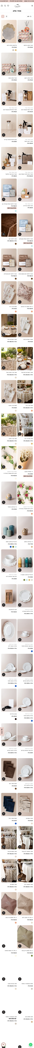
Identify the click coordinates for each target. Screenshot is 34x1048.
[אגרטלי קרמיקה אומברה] (25, 561)
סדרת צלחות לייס (28, 785)
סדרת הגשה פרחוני (12, 750)
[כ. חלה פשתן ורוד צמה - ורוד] (16, 923)
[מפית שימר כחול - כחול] (16, 823)
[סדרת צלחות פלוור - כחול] (32, 721)
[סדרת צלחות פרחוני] (25, 665)
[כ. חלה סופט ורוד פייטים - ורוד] (32, 311)
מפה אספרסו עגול (12, 851)
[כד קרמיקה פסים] (25, 528)
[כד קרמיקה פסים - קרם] (32, 547)
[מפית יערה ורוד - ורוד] (16, 311)
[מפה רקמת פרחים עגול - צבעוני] (32, 377)
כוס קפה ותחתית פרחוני (27, 750)
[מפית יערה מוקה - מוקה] (16, 411)
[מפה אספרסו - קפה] (16, 890)
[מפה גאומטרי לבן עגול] (25, 837)
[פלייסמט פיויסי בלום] (9, 31)
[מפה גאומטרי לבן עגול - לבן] (32, 856)
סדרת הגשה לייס (12, 646)
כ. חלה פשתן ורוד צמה (11, 917)
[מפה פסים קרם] (25, 1003)
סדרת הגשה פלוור (12, 681)
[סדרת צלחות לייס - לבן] (32, 790)
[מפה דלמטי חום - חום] (16, 244)
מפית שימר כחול (13, 818)
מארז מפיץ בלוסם (28, 45)
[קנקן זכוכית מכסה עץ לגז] (9, 125)
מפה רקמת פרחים (12, 339)
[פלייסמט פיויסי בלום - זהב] (16, 50)
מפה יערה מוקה (13, 438)
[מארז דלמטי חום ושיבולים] (9, 260)
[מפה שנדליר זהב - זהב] (32, 444)
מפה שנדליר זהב (28, 438)
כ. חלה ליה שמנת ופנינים (11, 950)
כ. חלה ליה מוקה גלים (27, 917)
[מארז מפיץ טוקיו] (9, 64)
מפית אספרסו (29, 818)
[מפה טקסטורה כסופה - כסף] (16, 1024)
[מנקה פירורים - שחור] (16, 719)
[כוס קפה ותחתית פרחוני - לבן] (32, 756)
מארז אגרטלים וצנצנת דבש (10, 109)
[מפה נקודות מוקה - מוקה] (16, 989)
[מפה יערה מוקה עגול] (9, 358)
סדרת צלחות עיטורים (27, 611)
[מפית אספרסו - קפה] (32, 823)
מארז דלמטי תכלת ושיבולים (26, 239)
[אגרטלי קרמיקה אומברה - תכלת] (27, 580)
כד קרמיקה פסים (28, 541)
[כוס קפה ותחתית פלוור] (25, 630)
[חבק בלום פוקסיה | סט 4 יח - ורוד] (32, 514)
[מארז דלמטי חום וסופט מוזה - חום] (32, 279)
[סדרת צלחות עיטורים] (25, 595)
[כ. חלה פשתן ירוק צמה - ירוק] (32, 956)
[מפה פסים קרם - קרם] (32, 1022)
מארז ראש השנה (28, 141)
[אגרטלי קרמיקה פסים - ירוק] (13, 547)
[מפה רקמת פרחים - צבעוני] (16, 344)
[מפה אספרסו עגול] (9, 837)
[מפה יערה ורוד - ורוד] (32, 411)
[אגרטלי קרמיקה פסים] (9, 528)
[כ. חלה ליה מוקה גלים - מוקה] (32, 923)
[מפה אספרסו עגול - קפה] (16, 856)
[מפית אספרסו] (25, 804)
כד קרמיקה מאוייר (12, 507)
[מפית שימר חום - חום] (16, 789)
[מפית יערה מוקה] (9, 391)
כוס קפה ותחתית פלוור (27, 646)
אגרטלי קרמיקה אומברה (27, 574)
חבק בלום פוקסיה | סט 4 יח (26, 508)
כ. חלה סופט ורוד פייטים (27, 306)
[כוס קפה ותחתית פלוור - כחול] (32, 651)
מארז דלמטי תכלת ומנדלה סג (9, 204)
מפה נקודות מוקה (12, 983)
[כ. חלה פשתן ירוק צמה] (25, 936)
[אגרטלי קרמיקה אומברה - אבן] (32, 580)
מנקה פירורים (13, 714)
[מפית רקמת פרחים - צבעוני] (32, 344)
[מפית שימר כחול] (9, 804)
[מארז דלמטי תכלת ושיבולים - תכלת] (32, 246)
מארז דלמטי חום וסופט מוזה (26, 274)
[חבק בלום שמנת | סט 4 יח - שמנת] (16, 478)
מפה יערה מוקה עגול (11, 372)
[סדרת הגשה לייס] (9, 630)
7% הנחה (2, 731)
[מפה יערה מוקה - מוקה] (16, 444)
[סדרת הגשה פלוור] (9, 665)
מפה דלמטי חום (13, 239)
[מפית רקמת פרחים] (25, 325)
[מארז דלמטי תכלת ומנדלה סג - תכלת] (16, 211)
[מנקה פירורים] (9, 700)
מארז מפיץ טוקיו (12, 78)
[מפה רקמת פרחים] (9, 325)
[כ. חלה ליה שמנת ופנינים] (9, 936)
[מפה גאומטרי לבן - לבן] (32, 890)
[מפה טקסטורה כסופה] (9, 1003)
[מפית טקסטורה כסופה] (25, 969)
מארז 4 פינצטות (13, 609)
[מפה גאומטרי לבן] (25, 870)
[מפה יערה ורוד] (25, 391)
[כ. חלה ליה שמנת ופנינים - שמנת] (16, 956)
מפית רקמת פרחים (28, 339)
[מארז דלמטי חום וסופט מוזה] (25, 260)
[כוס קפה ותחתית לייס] (9, 561)
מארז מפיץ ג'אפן (29, 78)
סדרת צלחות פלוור (28, 715)
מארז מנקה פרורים (28, 205)
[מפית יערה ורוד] (9, 292)
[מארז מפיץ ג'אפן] (25, 64)
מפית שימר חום (13, 783)
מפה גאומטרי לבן (28, 884)
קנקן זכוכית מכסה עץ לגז (10, 139)
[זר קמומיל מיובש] (25, 457)
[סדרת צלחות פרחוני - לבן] (32, 686)
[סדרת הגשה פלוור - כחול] (16, 686)
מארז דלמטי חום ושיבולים (10, 274)
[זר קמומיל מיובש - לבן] (32, 479)
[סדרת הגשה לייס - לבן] (16, 651)
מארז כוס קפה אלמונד (11, 174)
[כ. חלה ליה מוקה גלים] (25, 903)
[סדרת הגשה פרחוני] (9, 735)
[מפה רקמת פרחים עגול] (25, 358)
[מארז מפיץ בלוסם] (25, 31)
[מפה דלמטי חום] (9, 225)
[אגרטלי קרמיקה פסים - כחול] (11, 547)
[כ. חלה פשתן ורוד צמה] (9, 903)
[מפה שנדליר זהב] (25, 424)
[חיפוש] (5, 5)
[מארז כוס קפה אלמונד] (9, 158)
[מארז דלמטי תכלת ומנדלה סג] (9, 190)
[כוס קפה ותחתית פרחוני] (25, 735)
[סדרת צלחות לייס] (25, 769)
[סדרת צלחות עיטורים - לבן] (32, 616)
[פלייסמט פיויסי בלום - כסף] (13, 50)
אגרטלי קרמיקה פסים (11, 541)
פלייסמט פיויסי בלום (12, 45)
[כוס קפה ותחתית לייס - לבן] (16, 582)
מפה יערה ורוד (29, 405)
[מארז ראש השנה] (25, 125)
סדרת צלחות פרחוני (28, 681)
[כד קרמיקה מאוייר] (9, 493)
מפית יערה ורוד (13, 306)
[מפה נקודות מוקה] (9, 969)
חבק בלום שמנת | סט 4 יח (10, 473)
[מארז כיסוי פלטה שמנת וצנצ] (25, 158)
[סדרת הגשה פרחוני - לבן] (16, 756)
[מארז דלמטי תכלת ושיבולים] (25, 225)
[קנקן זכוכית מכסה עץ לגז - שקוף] (16, 144)
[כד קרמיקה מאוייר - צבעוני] (16, 512)
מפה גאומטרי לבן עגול (27, 851)
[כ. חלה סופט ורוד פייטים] (25, 292)
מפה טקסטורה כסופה (11, 1016)
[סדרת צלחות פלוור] (25, 700)
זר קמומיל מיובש (29, 471)
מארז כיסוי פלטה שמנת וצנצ (26, 174)
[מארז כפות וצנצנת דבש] (25, 94)
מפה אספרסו (13, 884)
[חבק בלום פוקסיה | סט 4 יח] (25, 493)
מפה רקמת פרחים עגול (27, 372)
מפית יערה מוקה (12, 405)
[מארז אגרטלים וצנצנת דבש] (9, 94)
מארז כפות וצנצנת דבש (27, 109)
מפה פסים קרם (29, 1016)
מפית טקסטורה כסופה (27, 983)
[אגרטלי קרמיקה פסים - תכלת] (16, 547)
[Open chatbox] (3, 1044)
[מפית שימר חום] (9, 769)
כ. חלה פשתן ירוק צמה (27, 950)
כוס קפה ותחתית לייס (11, 576)
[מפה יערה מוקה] (9, 424)
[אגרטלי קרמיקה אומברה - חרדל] (29, 580)
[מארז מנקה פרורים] (25, 190)
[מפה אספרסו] (9, 870)
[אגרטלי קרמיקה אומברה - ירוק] (24, 580)
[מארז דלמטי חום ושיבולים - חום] (16, 279)
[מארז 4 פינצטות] (9, 595)
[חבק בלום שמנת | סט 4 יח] (9, 457)
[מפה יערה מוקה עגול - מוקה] (16, 377)
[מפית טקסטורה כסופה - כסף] (32, 989)
